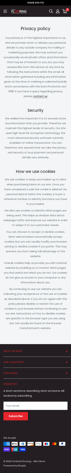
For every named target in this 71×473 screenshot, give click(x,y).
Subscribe (16, 416)
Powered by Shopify (14, 465)
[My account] (57, 11)
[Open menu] (5, 11)
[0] (65, 11)
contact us (40, 96)
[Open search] (51, 11)
